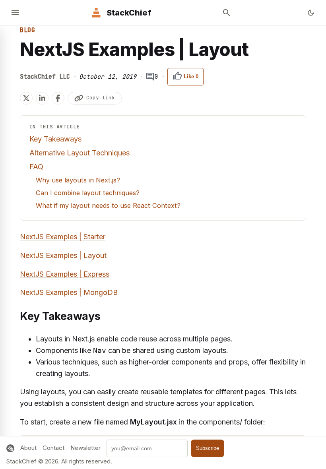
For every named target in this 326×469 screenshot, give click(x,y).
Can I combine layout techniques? (88, 193)
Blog (27, 30)
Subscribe (207, 448)
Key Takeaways (55, 139)
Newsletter (85, 448)
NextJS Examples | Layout (63, 255)
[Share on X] (26, 98)
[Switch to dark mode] (311, 12)
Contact (53, 448)
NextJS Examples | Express (64, 274)
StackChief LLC (45, 77)
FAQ (36, 167)
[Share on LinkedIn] (42, 98)
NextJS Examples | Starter (62, 237)
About (28, 448)
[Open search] (226, 12)
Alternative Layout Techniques (79, 153)
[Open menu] (15, 12)
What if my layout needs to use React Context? (108, 205)
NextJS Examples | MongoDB (69, 292)
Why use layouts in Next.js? (78, 180)
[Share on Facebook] (58, 98)
